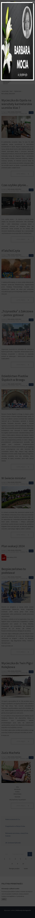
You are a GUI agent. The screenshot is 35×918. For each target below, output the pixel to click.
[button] (33, 2)
